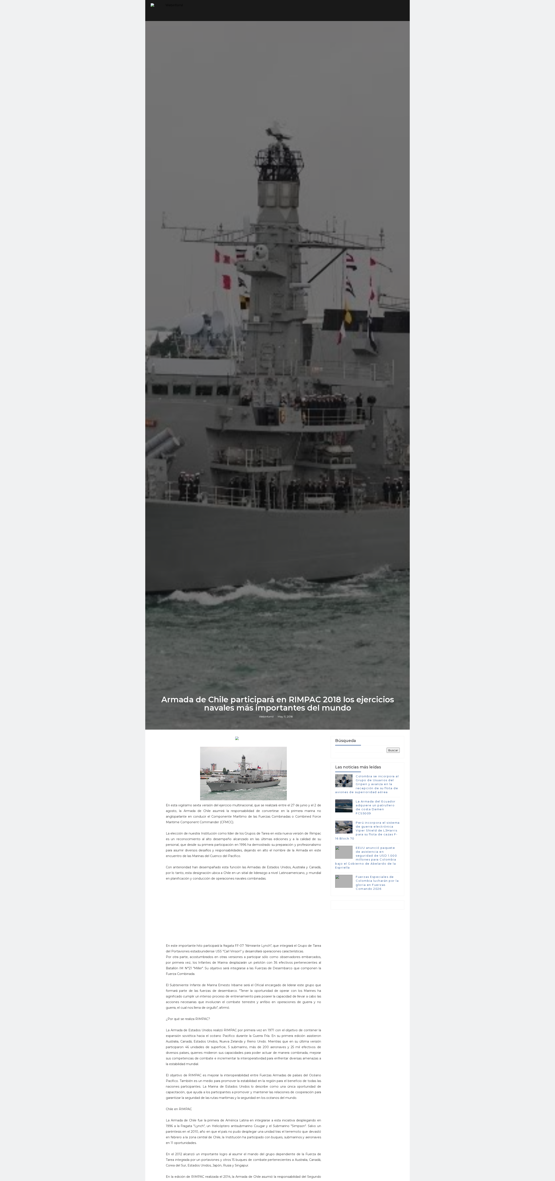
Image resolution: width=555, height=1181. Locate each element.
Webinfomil (266, 716)
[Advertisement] (243, 914)
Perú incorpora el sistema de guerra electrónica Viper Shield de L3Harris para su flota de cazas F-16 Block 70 (367, 830)
